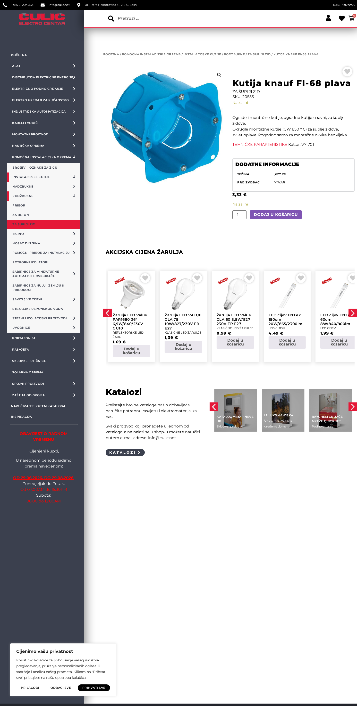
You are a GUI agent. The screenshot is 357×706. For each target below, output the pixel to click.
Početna (19, 55)
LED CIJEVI (277, 328)
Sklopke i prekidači (230, 426)
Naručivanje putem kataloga (38, 406)
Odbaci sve (61, 688)
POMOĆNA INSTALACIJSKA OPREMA (151, 54)
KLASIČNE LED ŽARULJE (183, 332)
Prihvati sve (93, 688)
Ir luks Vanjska (278, 415)
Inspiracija (21, 417)
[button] (219, 75)
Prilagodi (30, 688)
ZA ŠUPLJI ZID (259, 54)
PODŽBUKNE (234, 54)
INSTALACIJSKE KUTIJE (202, 54)
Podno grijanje (322, 426)
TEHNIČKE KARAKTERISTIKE (259, 144)
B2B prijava (344, 5)
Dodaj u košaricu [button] (131, 351)
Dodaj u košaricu (276, 214)
